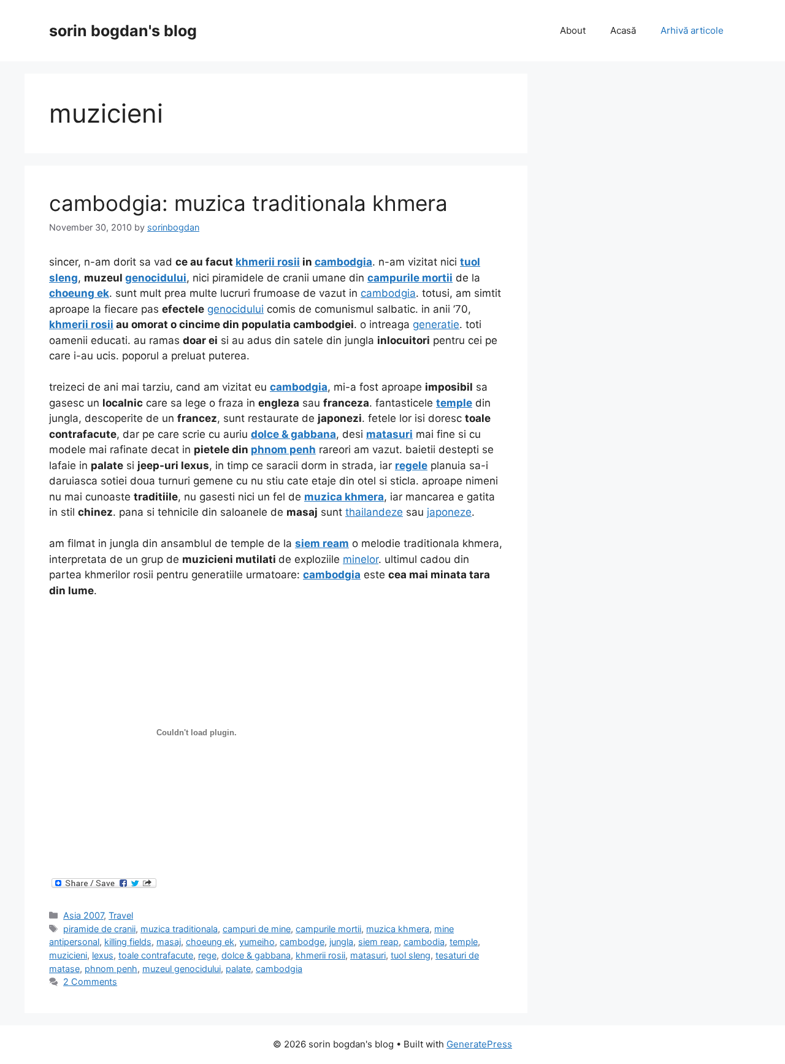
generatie (436, 324)
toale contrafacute (155, 955)
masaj (168, 941)
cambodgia (388, 293)
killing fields (127, 941)
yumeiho (257, 941)
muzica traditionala (179, 929)
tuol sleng (411, 955)
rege (207, 955)
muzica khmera (397, 929)
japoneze (449, 512)
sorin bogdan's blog (123, 30)
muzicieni (68, 955)
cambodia (424, 941)
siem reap (378, 941)
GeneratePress (479, 1044)
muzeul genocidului (181, 968)
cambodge (302, 941)
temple (464, 941)
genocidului (235, 309)
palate (238, 968)
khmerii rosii (320, 955)
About (573, 30)
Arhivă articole (692, 30)
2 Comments (90, 981)
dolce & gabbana (256, 955)
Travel (121, 915)
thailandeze (374, 512)
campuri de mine (257, 929)
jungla (341, 941)
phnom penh (111, 968)
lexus (102, 955)
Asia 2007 (83, 915)
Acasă (623, 30)
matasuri (368, 955)
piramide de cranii (99, 929)
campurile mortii (328, 929)
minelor (360, 559)
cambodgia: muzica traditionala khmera (248, 203)
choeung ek (210, 941)
